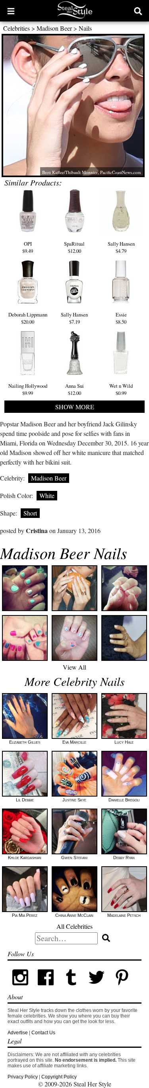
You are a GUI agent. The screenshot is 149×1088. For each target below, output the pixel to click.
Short (30, 513)
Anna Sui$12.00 (74, 389)
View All (74, 667)
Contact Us (43, 1032)
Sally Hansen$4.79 (121, 247)
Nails (85, 28)
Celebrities (16, 28)
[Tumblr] (71, 988)
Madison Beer (54, 28)
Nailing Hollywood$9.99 (27, 389)
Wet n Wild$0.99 (121, 389)
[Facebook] (45, 988)
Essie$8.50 (121, 318)
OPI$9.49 (27, 247)
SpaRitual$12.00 (74, 247)
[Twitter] (96, 988)
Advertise (18, 1032)
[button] (11, 11)
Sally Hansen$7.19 (74, 318)
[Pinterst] (122, 988)
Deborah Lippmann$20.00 (27, 318)
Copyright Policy (59, 1077)
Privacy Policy (23, 1077)
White (46, 495)
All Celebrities (74, 926)
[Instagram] (20, 988)
